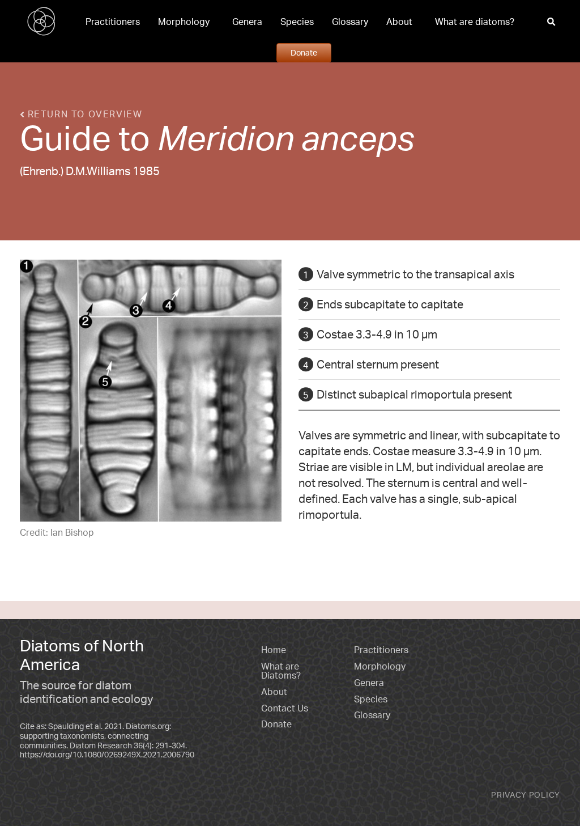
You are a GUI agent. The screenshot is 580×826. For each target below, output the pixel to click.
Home (273, 649)
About (399, 21)
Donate (304, 52)
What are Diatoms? (281, 670)
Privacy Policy (525, 794)
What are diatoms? (474, 21)
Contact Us (284, 708)
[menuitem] (112, 21)
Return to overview (83, 114)
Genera (247, 21)
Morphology (184, 21)
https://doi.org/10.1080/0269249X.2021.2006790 (107, 754)
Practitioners (113, 21)
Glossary (350, 21)
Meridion (225, 137)
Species (297, 21)
